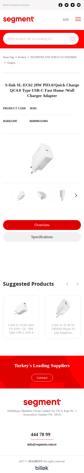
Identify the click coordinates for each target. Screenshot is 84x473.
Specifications (42, 237)
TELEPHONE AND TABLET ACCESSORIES (53, 57)
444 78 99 (40, 434)
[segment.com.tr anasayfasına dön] (18, 19)
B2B (66, 19)
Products (22, 57)
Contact (42, 378)
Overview (42, 225)
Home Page (8, 57)
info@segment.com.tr (42, 444)
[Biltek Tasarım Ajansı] (42, 468)
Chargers (11, 62)
